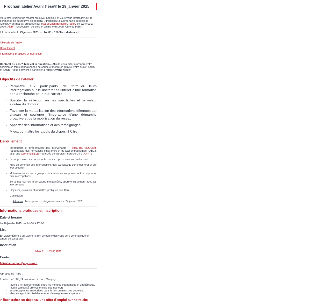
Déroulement (7, 48)
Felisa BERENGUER (83, 147)
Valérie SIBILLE (30, 153)
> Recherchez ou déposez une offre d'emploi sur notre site (44, 300)
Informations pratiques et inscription (21, 53)
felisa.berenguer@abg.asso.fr (18, 263)
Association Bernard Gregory (59, 23)
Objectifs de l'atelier (11, 42)
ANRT (10, 26)
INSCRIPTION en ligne (48, 250)
